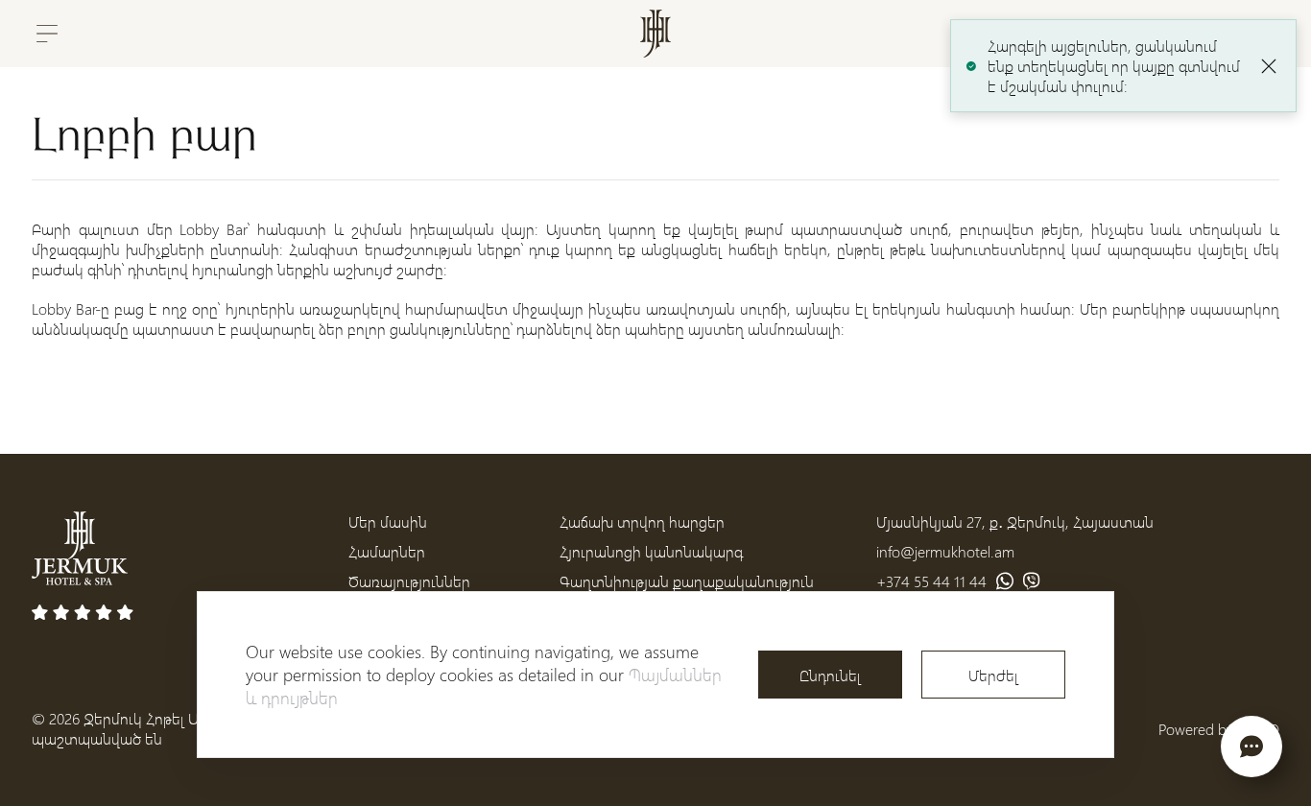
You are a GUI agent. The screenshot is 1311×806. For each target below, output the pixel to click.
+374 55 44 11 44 (931, 581)
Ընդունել (830, 675)
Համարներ (386, 551)
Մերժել (993, 675)
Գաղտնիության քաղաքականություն (687, 581)
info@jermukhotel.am (945, 551)
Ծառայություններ (409, 581)
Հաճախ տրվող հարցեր (642, 521)
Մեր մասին (387, 521)
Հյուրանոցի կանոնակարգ (651, 551)
